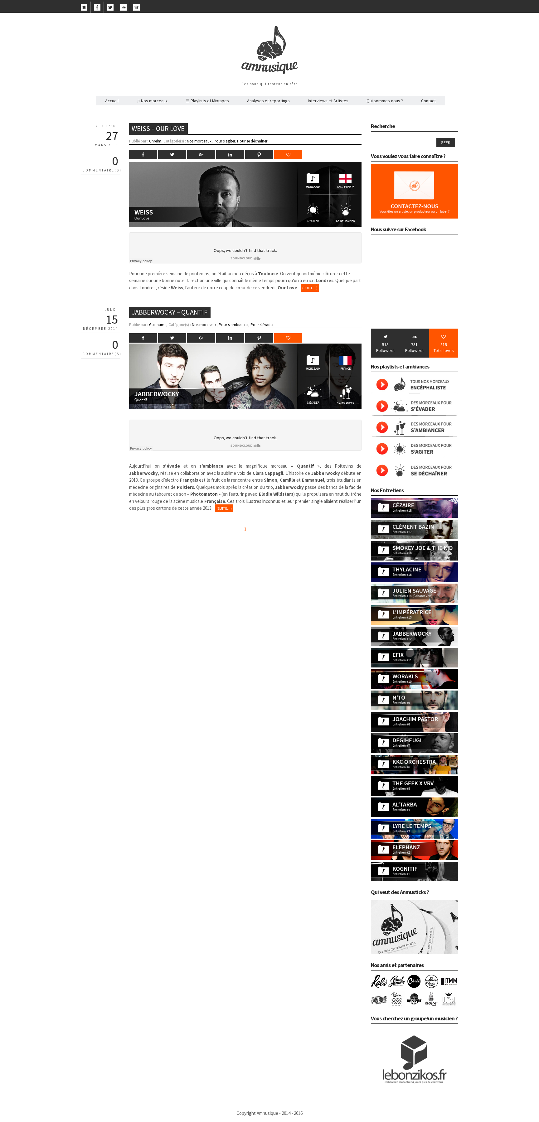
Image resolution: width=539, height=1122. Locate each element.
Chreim (155, 141)
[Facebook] (97, 9)
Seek (445, 142)
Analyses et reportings (268, 101)
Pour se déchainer (252, 141)
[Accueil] (84, 9)
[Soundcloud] (123, 9)
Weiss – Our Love (158, 128)
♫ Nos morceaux (152, 101)
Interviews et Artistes (328, 101)
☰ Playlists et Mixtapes (207, 101)
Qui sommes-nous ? (385, 101)
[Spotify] (136, 9)
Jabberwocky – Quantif (169, 312)
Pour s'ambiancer (233, 324)
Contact (428, 101)
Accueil (112, 101)
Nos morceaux (199, 141)
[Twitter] (110, 9)
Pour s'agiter (224, 141)
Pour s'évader (262, 324)
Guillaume (157, 324)
